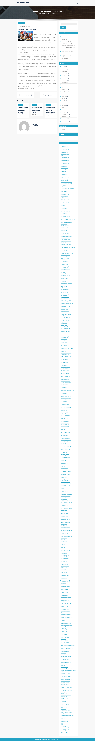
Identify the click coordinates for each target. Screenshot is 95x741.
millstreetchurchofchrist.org (66, 690)
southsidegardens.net (65, 651)
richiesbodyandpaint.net (65, 151)
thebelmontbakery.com (65, 179)
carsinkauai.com (64, 688)
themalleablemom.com (65, 451)
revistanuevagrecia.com (65, 432)
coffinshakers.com (64, 444)
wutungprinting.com (64, 480)
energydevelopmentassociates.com (68, 247)
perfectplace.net (64, 346)
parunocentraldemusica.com (66, 668)
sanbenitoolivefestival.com (66, 374)
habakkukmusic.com (65, 575)
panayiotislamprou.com (65, 214)
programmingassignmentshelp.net (67, 172)
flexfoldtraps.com (64, 595)
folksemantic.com (64, 278)
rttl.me (62, 723)
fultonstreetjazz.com (65, 225)
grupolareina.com (64, 230)
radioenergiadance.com (65, 211)
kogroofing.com (64, 208)
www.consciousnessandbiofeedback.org (68, 645)
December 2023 (65, 114)
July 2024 (64, 98)
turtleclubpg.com (64, 510)
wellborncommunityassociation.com (68, 219)
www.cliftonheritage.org (65, 618)
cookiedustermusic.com (65, 500)
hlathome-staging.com (65, 318)
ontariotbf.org (63, 185)
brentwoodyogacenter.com (66, 623)
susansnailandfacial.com (65, 581)
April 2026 (64, 66)
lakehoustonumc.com (65, 573)
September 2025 (65, 82)
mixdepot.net (63, 639)
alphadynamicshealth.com (66, 695)
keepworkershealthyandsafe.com (67, 188)
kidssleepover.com (64, 174)
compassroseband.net (65, 542)
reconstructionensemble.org (66, 502)
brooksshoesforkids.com (65, 548)
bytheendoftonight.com (65, 367)
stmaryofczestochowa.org (66, 446)
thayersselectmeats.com (65, 550)
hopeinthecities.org (64, 368)
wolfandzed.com (64, 634)
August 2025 (64, 84)
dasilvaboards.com (64, 399)
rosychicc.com (63, 363)
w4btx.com (63, 304)
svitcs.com (63, 539)
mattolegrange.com (64, 469)
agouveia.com (63, 713)
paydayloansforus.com (65, 177)
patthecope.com (64, 538)
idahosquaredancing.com (65, 275)
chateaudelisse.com (64, 217)
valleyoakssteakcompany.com (66, 530)
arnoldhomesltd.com (65, 261)
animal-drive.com (64, 545)
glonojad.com (63, 430)
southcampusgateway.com (66, 216)
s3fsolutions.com (64, 250)
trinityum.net (63, 653)
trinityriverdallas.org (65, 345)
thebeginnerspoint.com (65, 381)
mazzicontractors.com (65, 654)
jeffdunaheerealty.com (65, 590)
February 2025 (64, 89)
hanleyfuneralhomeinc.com (66, 300)
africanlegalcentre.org (65, 423)
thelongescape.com (64, 468)
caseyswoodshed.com (65, 531)
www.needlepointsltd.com (66, 614)
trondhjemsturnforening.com (66, 671)
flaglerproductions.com (65, 404)
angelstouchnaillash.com (65, 306)
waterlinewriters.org (65, 558)
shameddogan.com (64, 559)
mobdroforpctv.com (64, 371)
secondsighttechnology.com (66, 314)
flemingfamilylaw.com (65, 707)
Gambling (28, 26)
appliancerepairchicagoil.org (66, 183)
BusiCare (52, 739)
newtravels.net (64, 175)
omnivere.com (63, 165)
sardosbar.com (63, 280)
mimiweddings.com (64, 726)
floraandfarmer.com (64, 248)
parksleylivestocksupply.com (66, 356)
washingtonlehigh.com (65, 629)
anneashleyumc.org (64, 601)
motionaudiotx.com (64, 721)
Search (63, 27)
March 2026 (64, 69)
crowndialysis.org (64, 325)
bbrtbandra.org (63, 197)
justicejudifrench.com (65, 447)
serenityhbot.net (64, 578)
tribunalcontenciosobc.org (66, 396)
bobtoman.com (63, 205)
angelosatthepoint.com (65, 527)
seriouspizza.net (64, 541)
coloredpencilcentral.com (66, 262)
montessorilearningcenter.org (66, 679)
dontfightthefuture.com (65, 259)
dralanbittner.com (64, 286)
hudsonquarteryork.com (65, 663)
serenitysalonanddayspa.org (66, 158)
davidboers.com (64, 567)
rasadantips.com (64, 166)
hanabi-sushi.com (64, 632)
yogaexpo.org (63, 351)
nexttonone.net (64, 576)
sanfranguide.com (64, 384)
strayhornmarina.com (65, 402)
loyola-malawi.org (64, 362)
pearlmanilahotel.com (65, 202)
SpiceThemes (58, 739)
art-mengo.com (64, 461)
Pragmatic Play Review (28, 95)
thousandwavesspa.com (65, 514)
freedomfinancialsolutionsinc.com (67, 594)
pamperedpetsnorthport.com (66, 294)
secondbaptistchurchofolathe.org (67, 715)
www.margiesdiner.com (65, 611)
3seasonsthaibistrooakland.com (67, 348)
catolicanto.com (64, 342)
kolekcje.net (63, 340)
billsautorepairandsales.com (66, 676)
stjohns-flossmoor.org (65, 497)
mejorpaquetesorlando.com (66, 301)
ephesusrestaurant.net (65, 657)
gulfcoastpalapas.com (65, 555)
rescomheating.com (64, 724)
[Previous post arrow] (20, 95)
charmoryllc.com (64, 385)
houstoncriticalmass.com (65, 388)
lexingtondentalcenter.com (66, 322)
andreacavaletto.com (65, 354)
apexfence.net (63, 733)
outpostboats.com (64, 365)
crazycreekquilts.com (65, 409)
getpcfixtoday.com (64, 196)
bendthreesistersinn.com (65, 496)
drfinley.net (63, 705)
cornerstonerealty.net (65, 643)
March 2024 (64, 107)
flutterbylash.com (64, 696)
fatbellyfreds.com (64, 660)
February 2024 (64, 109)
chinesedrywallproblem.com (66, 494)
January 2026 (64, 73)
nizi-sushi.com (63, 460)
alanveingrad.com (64, 477)
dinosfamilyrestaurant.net (66, 241)
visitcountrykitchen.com (65, 474)
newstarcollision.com (65, 311)
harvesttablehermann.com (66, 244)
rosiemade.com (64, 295)
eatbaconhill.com (64, 171)
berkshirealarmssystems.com (66, 283)
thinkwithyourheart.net (65, 269)
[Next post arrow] (55, 95)
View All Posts (35, 129)
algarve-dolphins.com (65, 475)
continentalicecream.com (66, 407)
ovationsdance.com (64, 337)
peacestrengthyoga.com (65, 592)
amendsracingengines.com (66, 597)
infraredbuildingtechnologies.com (67, 242)
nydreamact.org (64, 191)
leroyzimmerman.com (65, 704)
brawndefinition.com (65, 405)
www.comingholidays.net (66, 382)
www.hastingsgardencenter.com (67, 648)
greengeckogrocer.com (65, 317)
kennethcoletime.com (65, 452)
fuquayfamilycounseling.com (66, 712)
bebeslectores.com (64, 238)
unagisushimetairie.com (65, 193)
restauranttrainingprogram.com (67, 326)
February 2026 (64, 71)
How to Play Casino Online (47, 95)
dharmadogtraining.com (65, 720)
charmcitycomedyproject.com (66, 438)
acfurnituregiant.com (65, 161)
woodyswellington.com (65, 659)
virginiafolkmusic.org (65, 336)
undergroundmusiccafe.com (66, 730)
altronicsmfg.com (64, 169)
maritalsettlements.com (65, 482)
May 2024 (63, 103)
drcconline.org (63, 521)
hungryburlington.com (65, 454)
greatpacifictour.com (65, 511)
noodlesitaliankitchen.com (66, 189)
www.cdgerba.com (64, 667)
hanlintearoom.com (64, 698)
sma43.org (63, 620)
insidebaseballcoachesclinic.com (67, 687)
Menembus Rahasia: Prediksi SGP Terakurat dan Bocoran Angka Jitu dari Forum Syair (50, 110)
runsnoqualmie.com (64, 608)
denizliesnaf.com (64, 535)
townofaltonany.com (65, 486)
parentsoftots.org (64, 561)
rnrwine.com (63, 709)
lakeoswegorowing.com (65, 710)
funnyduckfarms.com (65, 699)
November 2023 (65, 116)
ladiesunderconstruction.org (66, 236)
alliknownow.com (64, 393)
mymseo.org (63, 716)
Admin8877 (21, 26)
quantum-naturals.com (65, 678)
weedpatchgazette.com (65, 289)
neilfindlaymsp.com (64, 517)
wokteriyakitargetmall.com (66, 320)
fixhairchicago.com (64, 533)
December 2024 (65, 91)
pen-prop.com (63, 583)
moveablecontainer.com (65, 228)
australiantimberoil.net (65, 239)
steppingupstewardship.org (66, 626)
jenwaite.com (63, 701)
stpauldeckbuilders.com (65, 604)
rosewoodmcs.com (64, 640)
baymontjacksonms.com (65, 485)
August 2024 (64, 96)
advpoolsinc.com (64, 525)
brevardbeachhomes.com (66, 252)
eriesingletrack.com (64, 292)
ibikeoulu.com (63, 443)
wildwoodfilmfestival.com (66, 220)
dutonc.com (63, 466)
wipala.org (63, 360)
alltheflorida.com (64, 685)
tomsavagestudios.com (65, 331)
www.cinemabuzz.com (65, 637)
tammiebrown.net (64, 465)
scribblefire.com (64, 350)
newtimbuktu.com (64, 168)
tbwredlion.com (64, 674)
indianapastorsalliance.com (66, 528)
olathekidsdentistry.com (65, 298)
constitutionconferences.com (66, 536)
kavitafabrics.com (64, 503)
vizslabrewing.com (64, 284)
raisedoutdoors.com (64, 267)
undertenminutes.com (65, 163)
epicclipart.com (64, 200)
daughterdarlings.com (65, 154)
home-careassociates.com (66, 353)
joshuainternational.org (65, 580)
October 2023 (64, 118)
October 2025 (64, 80)
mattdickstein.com (64, 570)
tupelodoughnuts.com (65, 297)
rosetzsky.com (63, 429)
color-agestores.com (65, 359)
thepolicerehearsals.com (65, 391)
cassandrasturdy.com (65, 373)
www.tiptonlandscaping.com (66, 625)
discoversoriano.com (65, 379)
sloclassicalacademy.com (66, 398)
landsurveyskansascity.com (66, 603)
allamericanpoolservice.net (66, 328)
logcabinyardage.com (65, 566)
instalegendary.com (64, 186)
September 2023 (65, 121)
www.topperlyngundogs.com (66, 587)
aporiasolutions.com (65, 552)
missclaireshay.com (64, 146)
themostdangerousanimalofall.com (67, 390)
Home (70, 3)
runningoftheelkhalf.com (65, 589)
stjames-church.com (65, 433)
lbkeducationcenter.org (65, 343)
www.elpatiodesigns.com (66, 662)
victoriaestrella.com (64, 513)
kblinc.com (63, 290)
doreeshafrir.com (64, 437)
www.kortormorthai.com (65, 598)
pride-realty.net (64, 693)
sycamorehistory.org (65, 642)
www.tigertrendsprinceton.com (67, 584)
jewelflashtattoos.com (65, 194)
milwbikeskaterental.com (66, 483)
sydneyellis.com (64, 323)
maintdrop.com (64, 203)
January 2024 (64, 112)
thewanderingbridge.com (65, 449)
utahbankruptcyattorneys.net (66, 270)
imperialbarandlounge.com (66, 266)
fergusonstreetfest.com (65, 681)
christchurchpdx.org (64, 412)
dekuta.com (63, 636)
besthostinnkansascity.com (66, 727)
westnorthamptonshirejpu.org (66, 222)
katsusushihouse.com (65, 424)
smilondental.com (64, 309)
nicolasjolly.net (64, 419)
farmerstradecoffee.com (65, 564)
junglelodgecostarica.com (66, 471)
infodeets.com (63, 155)
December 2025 (65, 75)
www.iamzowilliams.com (65, 646)
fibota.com (63, 665)
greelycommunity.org (65, 426)
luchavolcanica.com (64, 505)
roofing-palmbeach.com (65, 258)
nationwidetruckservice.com (66, 508)
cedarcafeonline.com (65, 160)
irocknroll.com (63, 272)
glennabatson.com (64, 401)
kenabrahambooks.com (65, 413)
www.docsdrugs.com (65, 609)
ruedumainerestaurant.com (66, 427)
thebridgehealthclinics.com (66, 556)
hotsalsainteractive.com (65, 157)
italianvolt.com (63, 281)
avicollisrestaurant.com (65, 519)
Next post (43, 94)
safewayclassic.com (64, 180)
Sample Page (75, 3)
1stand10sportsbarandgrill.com (67, 303)
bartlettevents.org (64, 227)
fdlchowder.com (64, 612)
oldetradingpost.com (65, 234)
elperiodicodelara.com (65, 149)
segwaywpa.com (64, 553)
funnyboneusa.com (64, 499)
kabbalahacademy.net (65, 308)
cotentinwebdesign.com (65, 233)
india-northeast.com (65, 256)
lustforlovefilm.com (64, 418)
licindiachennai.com (64, 152)
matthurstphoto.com (65, 684)
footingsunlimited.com (65, 606)
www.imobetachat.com (65, 569)
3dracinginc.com (64, 387)
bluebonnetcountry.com (65, 199)
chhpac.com (63, 718)
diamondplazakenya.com (65, 673)
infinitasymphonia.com (65, 421)
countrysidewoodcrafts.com (66, 182)
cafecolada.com (64, 378)
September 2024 (65, 93)
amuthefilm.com (64, 416)
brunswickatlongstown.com (66, 455)
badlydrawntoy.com (64, 572)
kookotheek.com (64, 213)
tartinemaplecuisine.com (65, 457)
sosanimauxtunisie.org (65, 206)
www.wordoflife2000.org (65, 273)
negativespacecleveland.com (66, 489)
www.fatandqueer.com (65, 600)
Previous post (30, 94)
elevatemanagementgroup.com (67, 702)
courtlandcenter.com (65, 516)
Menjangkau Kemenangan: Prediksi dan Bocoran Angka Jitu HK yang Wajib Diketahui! (68, 57)
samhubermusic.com (65, 732)
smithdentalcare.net (65, 729)
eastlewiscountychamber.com (66, 395)
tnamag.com (63, 547)
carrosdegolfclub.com (65, 245)
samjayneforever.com (65, 682)
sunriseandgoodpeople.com (66, 493)
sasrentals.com (23, 3)
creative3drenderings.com (66, 562)
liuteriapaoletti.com (64, 491)
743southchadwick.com (65, 255)
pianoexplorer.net (64, 650)
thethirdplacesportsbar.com (66, 656)
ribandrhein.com (64, 339)
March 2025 (64, 87)
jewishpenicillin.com (65, 329)
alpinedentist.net (64, 210)
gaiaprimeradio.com (64, 463)
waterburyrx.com (64, 524)
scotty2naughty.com (64, 435)
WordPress (44, 739)
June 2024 (64, 100)
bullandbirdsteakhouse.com (66, 615)
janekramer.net (64, 458)
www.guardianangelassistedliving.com (68, 670)
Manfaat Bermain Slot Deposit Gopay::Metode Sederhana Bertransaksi (23, 110)
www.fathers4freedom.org (66, 586)
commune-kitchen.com (65, 415)
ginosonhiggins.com (64, 479)
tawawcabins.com (64, 276)
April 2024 (64, 105)
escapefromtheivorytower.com (67, 253)
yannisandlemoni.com (65, 287)
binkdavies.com (64, 410)
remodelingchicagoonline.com (66, 622)
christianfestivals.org (65, 472)
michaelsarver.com (64, 315)
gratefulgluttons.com (65, 370)
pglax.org (62, 488)
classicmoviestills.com (65, 376)
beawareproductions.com (66, 440)
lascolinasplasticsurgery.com (66, 617)
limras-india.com (64, 147)
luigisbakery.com (64, 631)
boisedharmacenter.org (65, 357)
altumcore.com (64, 544)
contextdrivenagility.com (65, 441)
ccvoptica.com (63, 628)
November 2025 (65, 78)
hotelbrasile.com (64, 224)
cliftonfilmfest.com (64, 264)
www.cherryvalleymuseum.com (67, 231)
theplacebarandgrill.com (65, 522)
